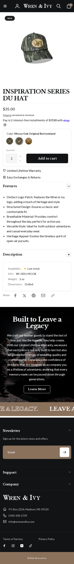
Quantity (10, 150)
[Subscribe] (64, 452)
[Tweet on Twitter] (24, 295)
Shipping (7, 115)
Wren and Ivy (40, 558)
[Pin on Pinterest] (33, 295)
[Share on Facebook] (15, 295)
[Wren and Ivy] (22, 500)
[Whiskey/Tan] (28, 141)
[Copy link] (53, 295)
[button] (5, 6)
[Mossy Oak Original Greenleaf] (9, 141)
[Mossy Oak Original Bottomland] (19, 141)
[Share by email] (43, 295)
